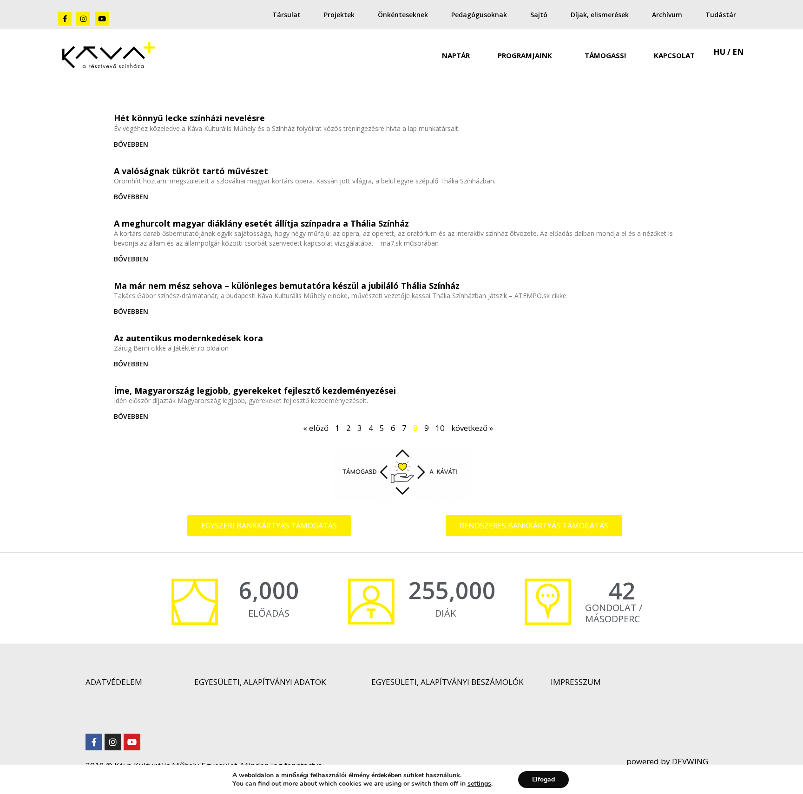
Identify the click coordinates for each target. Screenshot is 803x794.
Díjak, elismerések (600, 14)
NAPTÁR (456, 55)
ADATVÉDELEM (114, 682)
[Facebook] (65, 19)
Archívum (667, 14)
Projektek (339, 14)
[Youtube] (102, 19)
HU (719, 51)
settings (479, 784)
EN (738, 51)
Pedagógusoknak (479, 14)
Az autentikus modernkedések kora (188, 338)
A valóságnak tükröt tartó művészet (191, 170)
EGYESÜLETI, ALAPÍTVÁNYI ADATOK (260, 682)
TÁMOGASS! (605, 55)
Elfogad (543, 779)
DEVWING (689, 761)
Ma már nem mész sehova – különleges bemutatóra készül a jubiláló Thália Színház (287, 285)
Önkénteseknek (403, 14)
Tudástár (720, 14)
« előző (316, 428)
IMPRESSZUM (576, 682)
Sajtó (538, 14)
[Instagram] (83, 19)
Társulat (286, 14)
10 (440, 428)
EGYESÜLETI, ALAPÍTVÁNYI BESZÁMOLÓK (447, 682)
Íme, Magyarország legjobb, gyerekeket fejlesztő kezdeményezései (255, 390)
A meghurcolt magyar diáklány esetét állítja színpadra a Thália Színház (261, 223)
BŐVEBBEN (131, 144)
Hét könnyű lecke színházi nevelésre (189, 118)
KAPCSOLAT (674, 55)
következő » (472, 428)
